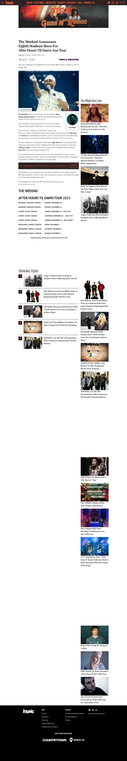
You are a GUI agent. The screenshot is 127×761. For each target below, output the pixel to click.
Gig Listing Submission (70, 716)
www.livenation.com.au (26, 184)
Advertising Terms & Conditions (50, 727)
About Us (44, 713)
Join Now (73, 166)
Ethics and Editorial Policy (48, 723)
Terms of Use (45, 720)
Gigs (80, 2)
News (30, 2)
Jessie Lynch (41, 55)
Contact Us (67, 720)
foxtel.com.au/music (65, 138)
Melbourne (22, 133)
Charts (61, 2)
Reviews (71, 2)
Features (39, 2)
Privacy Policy (45, 716)
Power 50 (89, 2)
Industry (51, 2)
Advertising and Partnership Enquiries (74, 713)
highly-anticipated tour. (37, 119)
